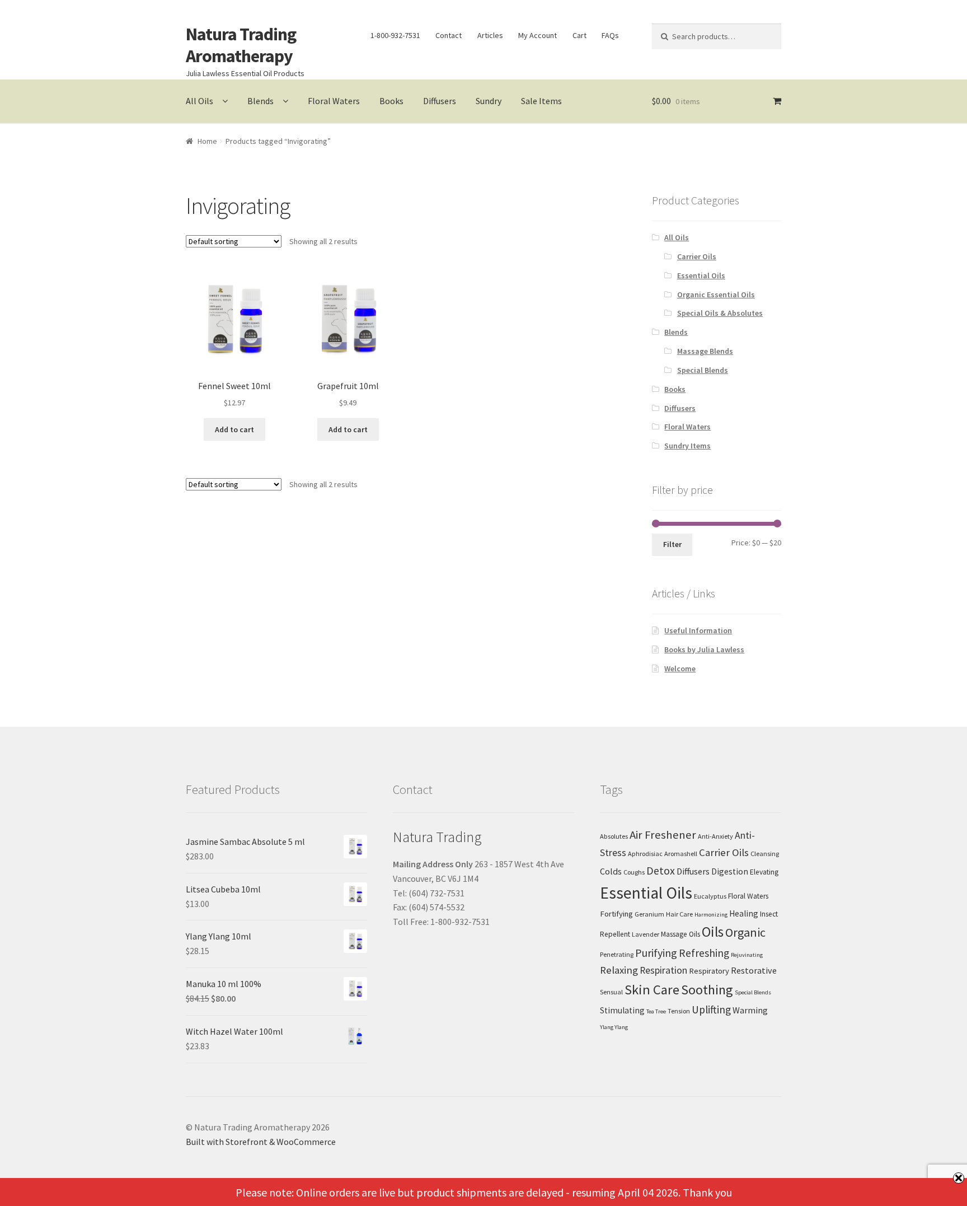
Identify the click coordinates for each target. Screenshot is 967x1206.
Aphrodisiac (645, 853)
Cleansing (764, 853)
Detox (660, 870)
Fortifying (616, 914)
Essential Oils (701, 275)
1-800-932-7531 (395, 35)
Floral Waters (334, 100)
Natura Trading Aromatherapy (241, 45)
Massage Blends (705, 351)
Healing (743, 913)
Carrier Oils (696, 256)
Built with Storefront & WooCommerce (261, 1141)
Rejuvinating (747, 955)
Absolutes (614, 836)
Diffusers (439, 100)
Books (391, 100)
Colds (611, 871)
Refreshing (704, 953)
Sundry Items (687, 446)
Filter (672, 544)
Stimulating (622, 1010)
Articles (490, 35)
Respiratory (709, 971)
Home (207, 141)
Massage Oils (680, 934)
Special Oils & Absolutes (720, 313)
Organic (745, 932)
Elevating (764, 872)
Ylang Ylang (614, 1027)
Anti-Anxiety (715, 836)
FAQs (610, 35)
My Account (537, 35)
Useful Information (698, 630)
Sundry (488, 100)
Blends (260, 100)
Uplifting (711, 1009)
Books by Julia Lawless (704, 649)
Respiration (663, 970)
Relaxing (619, 970)
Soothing (707, 989)
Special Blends (702, 370)
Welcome (680, 668)
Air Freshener (663, 835)
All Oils (199, 100)
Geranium (649, 914)
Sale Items (541, 100)
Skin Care (652, 989)
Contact (448, 35)
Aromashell (680, 853)
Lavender (645, 934)
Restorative (754, 970)
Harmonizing (710, 914)
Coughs (634, 872)
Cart (579, 35)
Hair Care (679, 914)
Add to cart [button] (234, 429)
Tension (679, 1011)
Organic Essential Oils (716, 294)
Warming (750, 1010)
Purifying (656, 953)
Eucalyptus (710, 896)
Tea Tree (656, 1011)
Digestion (729, 871)
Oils (713, 932)
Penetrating (616, 954)
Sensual (611, 992)
